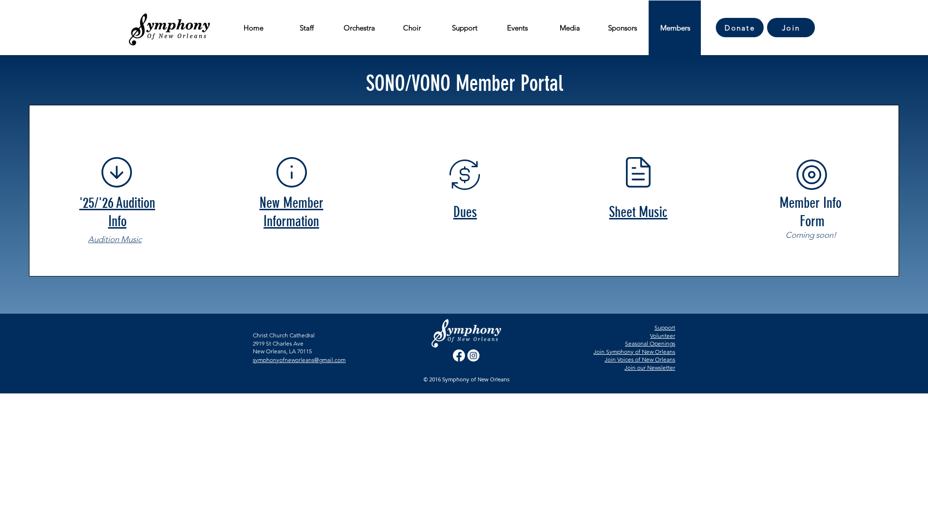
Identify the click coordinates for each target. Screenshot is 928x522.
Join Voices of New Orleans (640, 359)
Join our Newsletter (649, 367)
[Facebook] (459, 355)
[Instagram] (473, 355)
